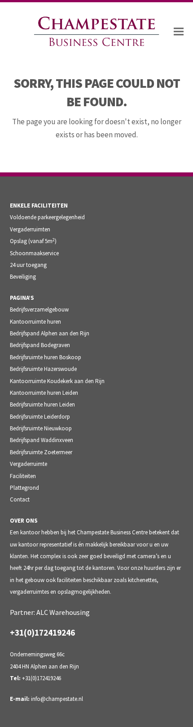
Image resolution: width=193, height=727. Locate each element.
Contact (20, 499)
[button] (179, 32)
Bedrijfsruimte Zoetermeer (41, 452)
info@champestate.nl (57, 699)
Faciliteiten (23, 476)
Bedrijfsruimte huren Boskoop (45, 357)
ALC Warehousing (63, 612)
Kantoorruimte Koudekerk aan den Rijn (57, 381)
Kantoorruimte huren (35, 321)
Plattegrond (24, 488)
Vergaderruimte (28, 464)
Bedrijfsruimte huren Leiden (42, 404)
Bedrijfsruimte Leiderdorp (40, 416)
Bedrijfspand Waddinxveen (41, 440)
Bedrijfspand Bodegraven (40, 345)
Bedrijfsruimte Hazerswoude (43, 369)
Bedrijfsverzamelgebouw (39, 309)
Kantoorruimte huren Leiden (44, 393)
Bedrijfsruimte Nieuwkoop (41, 428)
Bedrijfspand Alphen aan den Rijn (49, 333)
